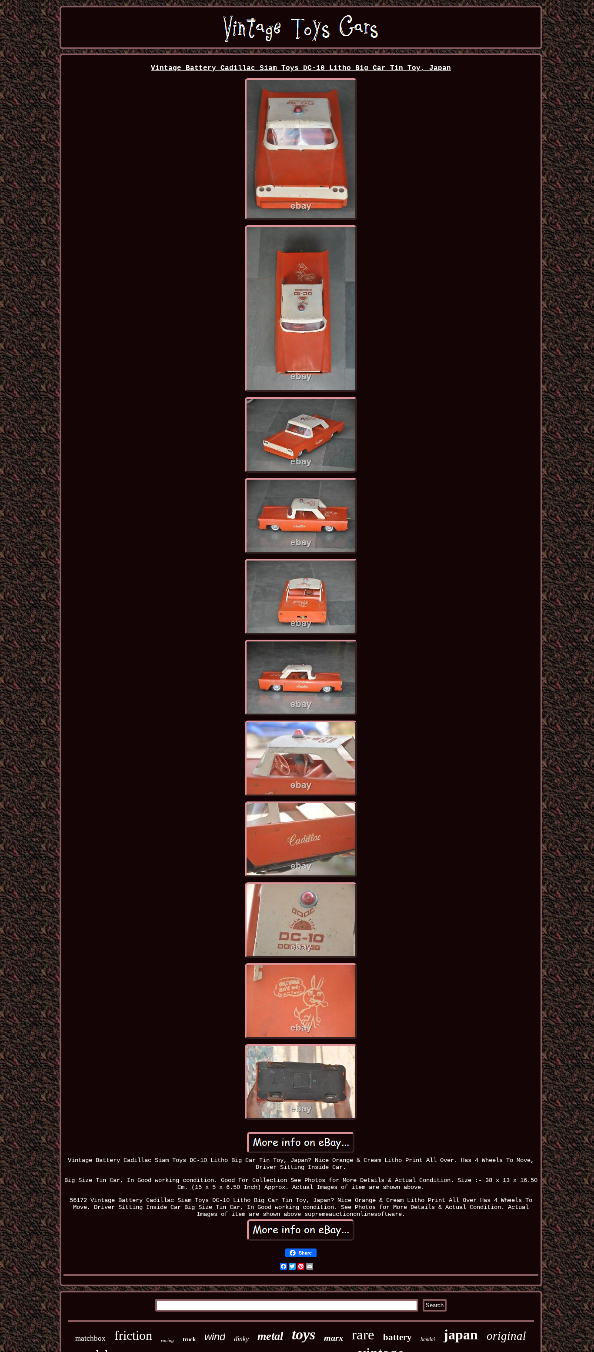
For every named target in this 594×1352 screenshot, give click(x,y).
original (506, 1335)
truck (189, 1339)
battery (397, 1337)
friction (133, 1335)
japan (461, 1334)
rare (363, 1334)
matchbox (90, 1338)
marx (333, 1337)
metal (270, 1336)
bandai (427, 1339)
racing (167, 1340)
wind (214, 1336)
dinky (241, 1338)
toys (303, 1334)
